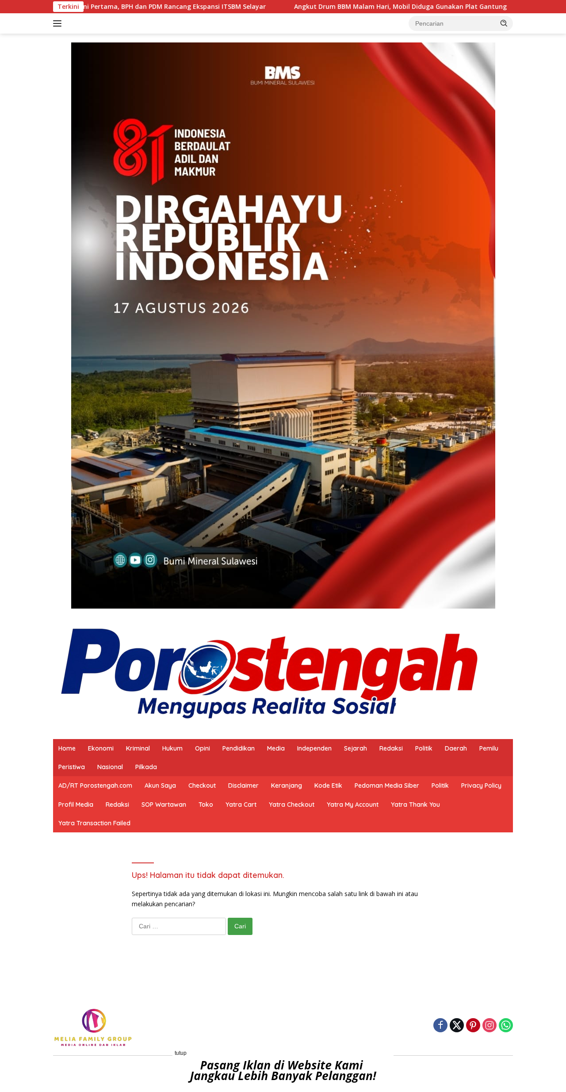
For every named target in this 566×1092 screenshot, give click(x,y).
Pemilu (488, 748)
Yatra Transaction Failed (94, 823)
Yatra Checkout (291, 804)
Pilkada (146, 767)
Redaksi (391, 748)
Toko (206, 804)
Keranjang (286, 785)
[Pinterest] (473, 1026)
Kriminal (138, 748)
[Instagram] (489, 1026)
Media (276, 748)
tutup (181, 1053)
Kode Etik (328, 785)
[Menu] (59, 23)
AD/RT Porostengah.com (95, 785)
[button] (504, 23)
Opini (202, 748)
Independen (314, 748)
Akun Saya (160, 785)
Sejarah (355, 748)
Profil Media (75, 804)
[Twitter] (457, 1026)
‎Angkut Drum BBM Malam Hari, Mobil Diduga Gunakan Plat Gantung (297, 7)
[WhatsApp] (506, 1026)
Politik (423, 748)
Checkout (202, 785)
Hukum (172, 748)
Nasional (110, 767)
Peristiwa (71, 767)
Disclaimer (243, 785)
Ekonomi (101, 748)
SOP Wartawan (164, 804)
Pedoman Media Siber (387, 785)
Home (67, 748)
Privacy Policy (481, 785)
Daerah (456, 748)
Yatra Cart (241, 804)
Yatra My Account (353, 804)
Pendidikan (238, 748)
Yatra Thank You (415, 804)
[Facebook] (440, 1026)
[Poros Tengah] (269, 673)
